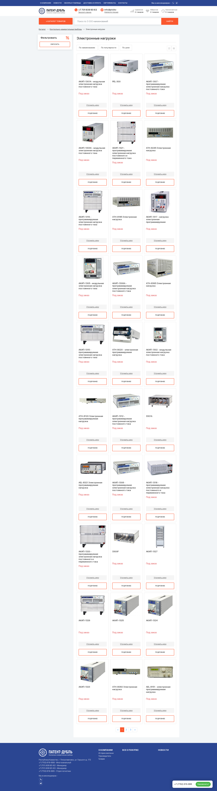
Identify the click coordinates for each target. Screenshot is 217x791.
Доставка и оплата (92, 3)
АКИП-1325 (118, 620)
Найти (169, 21)
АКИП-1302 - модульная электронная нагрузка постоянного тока (158, 352)
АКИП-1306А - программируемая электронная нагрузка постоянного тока (124, 287)
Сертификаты (109, 3)
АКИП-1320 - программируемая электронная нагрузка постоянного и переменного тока (90, 556)
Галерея (101, 759)
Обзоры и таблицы (72, 3)
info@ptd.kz (110, 9)
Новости (57, 3)
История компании (106, 753)
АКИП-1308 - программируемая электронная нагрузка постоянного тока (124, 486)
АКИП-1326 (84, 620)
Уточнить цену (92, 105)
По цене (126, 48)
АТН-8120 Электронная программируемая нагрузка (91, 419)
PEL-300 (116, 81)
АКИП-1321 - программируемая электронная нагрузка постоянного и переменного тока (124, 153)
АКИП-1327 (151, 551)
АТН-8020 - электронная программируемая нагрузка (125, 352)
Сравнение (139, 11)
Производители (104, 756)
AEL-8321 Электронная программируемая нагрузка (90, 485)
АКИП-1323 (84, 687)
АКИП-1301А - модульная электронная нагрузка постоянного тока (92, 84)
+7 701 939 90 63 (87, 9)
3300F (115, 551)
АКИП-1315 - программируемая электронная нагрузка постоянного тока (90, 353)
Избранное (154, 11)
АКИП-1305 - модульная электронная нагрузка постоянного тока (91, 286)
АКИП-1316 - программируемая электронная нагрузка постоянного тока (90, 221)
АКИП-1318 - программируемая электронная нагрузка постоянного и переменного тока (157, 487)
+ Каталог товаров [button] (55, 21)
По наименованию (87, 48)
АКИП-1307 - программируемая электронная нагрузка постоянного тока (157, 85)
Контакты (122, 3)
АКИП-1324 (152, 620)
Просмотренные (169, 11)
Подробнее (93, 113)
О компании (45, 3)
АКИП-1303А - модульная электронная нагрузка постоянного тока (92, 150)
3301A (149, 416)
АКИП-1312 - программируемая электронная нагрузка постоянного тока (124, 420)
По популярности (108, 48)
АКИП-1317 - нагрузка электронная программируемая (157, 219)
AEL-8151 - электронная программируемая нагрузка (158, 689)
